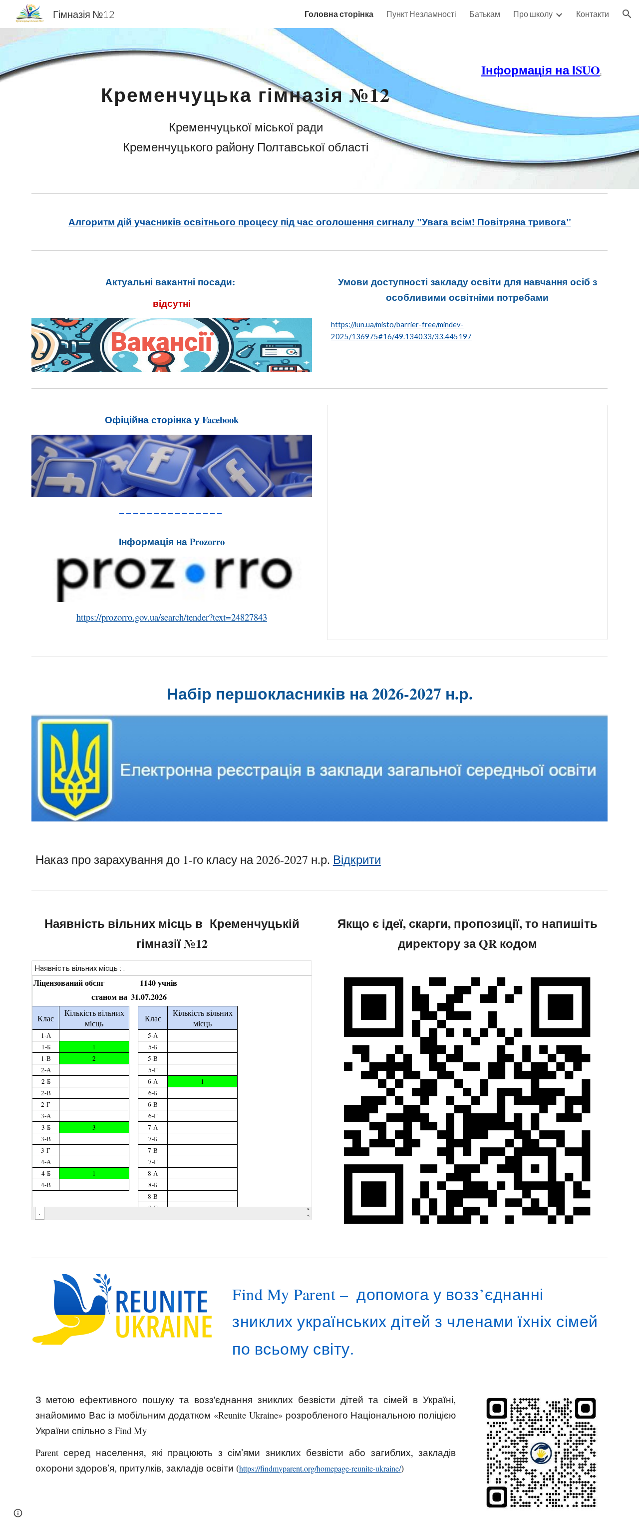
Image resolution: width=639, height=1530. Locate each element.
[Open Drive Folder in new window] (589, 418)
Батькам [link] (484, 13)
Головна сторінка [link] (339, 13)
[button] (627, 14)
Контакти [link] (592, 13)
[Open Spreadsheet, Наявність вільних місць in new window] (293, 973)
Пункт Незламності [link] (421, 13)
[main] (245, 108)
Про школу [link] (533, 13)
